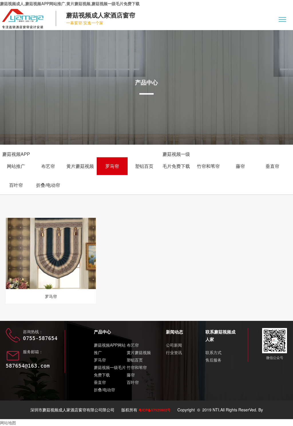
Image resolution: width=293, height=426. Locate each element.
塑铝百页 (144, 166)
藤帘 (240, 166)
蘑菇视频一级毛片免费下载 (176, 160)
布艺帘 (48, 166)
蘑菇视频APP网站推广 (16, 160)
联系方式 (213, 352)
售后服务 (213, 360)
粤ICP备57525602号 (154, 410)
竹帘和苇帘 (208, 166)
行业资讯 (174, 352)
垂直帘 (272, 166)
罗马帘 (112, 166)
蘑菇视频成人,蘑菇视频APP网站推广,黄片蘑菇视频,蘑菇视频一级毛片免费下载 (70, 3)
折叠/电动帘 (48, 185)
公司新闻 (174, 345)
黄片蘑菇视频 (80, 166)
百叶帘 (16, 185)
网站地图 (8, 422)
